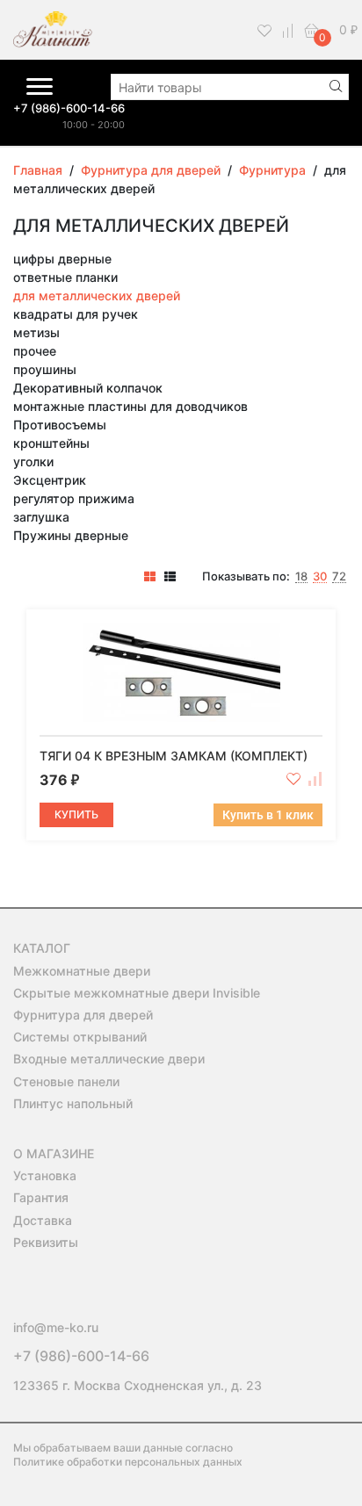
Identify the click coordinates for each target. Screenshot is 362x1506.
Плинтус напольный (73, 1103)
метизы (36, 332)
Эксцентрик (49, 479)
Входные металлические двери (109, 1058)
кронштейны (51, 443)
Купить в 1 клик (268, 815)
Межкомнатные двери (81, 970)
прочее (34, 350)
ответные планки (65, 277)
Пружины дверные (70, 535)
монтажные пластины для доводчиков (130, 406)
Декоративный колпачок (88, 387)
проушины (44, 369)
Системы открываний (80, 1036)
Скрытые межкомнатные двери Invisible (136, 992)
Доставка (42, 1220)
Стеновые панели (66, 1081)
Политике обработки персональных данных (128, 1461)
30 (320, 577)
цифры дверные (62, 258)
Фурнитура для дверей (83, 1014)
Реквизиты (45, 1242)
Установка (44, 1175)
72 (339, 577)
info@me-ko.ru (55, 1327)
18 (301, 577)
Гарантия (41, 1197)
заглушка (41, 516)
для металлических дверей (96, 295)
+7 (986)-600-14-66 (69, 108)
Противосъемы (59, 424)
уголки (33, 461)
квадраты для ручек (75, 313)
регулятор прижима (73, 498)
